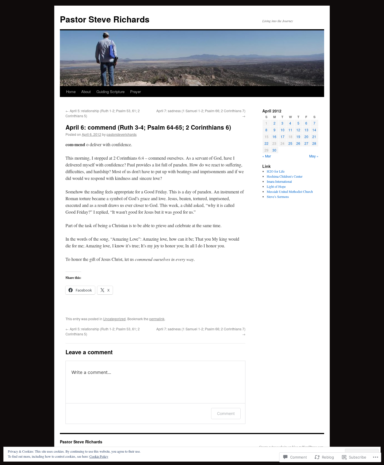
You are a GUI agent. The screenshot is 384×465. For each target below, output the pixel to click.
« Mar (266, 156)
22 (266, 143)
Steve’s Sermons (278, 196)
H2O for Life (275, 171)
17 (282, 136)
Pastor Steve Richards (105, 19)
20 (306, 136)
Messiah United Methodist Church (290, 191)
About (86, 91)
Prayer (135, 91)
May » (314, 156)
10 (282, 129)
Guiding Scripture (110, 91)
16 (274, 136)
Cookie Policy (98, 456)
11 (290, 129)
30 (274, 150)
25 (290, 143)
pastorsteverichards (122, 134)
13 (306, 129)
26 (298, 143)
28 (314, 143)
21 (314, 136)
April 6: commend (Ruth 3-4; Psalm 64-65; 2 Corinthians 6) (148, 127)
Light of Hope (276, 186)
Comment (226, 413)
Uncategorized (114, 318)
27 (306, 143)
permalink (156, 318)
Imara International (279, 181)
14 (314, 129)
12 (298, 129)
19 (298, 136)
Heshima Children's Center (284, 176)
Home (71, 91)
